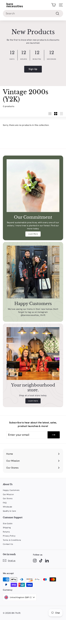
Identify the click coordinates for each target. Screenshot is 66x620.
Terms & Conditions (12, 540)
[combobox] (33, 13)
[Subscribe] (54, 434)
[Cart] (54, 5)
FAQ (4, 502)
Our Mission (8, 494)
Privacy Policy (9, 536)
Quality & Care (9, 511)
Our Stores (8, 498)
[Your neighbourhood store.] (33, 353)
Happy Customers (11, 490)
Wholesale (7, 507)
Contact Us (8, 544)
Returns (6, 532)
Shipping (7, 527)
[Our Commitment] (33, 185)
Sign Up (33, 69)
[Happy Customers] (33, 272)
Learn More (33, 234)
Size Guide (7, 523)
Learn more (33, 401)
